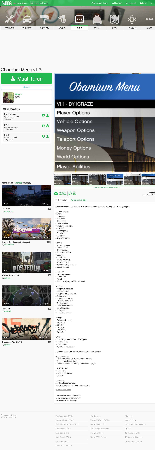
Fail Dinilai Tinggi (97, 433)
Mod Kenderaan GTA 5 (64, 420)
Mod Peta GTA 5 (62, 441)
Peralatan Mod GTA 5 (64, 416)
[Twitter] (16, 96)
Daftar (144, 3)
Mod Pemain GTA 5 (63, 437)
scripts (19, 182)
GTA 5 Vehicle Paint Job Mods (67, 424)
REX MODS (8, 211)
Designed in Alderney (9, 415)
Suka (74, 194)
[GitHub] (19, 96)
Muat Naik (118, 3)
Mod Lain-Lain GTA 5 (64, 445)
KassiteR (7, 311)
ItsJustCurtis (9, 244)
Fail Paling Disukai (98, 424)
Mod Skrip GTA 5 (62, 433)
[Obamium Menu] (62, 179)
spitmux (7, 278)
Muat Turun (29, 78)
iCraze (18, 93)
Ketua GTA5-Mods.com (99, 437)
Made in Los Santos (8, 417)
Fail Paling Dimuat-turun (100, 428)
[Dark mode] (151, 3)
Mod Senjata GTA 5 (63, 428)
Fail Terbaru (95, 416)
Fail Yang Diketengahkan (100, 420)
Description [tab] (62, 200)
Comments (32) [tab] (79, 200)
